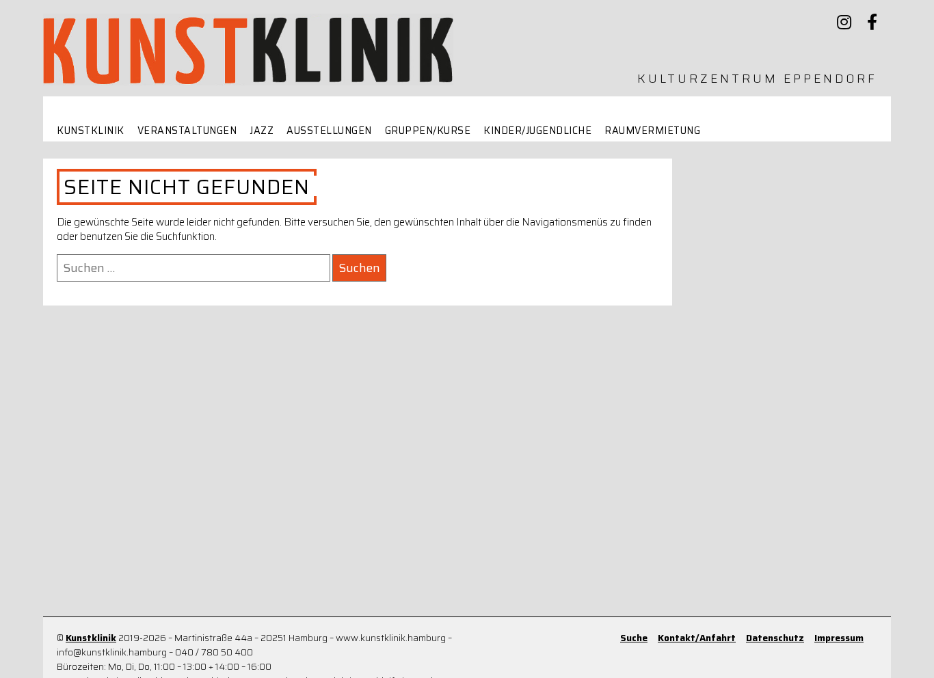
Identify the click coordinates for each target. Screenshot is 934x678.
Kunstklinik (90, 131)
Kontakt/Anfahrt (697, 638)
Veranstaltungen (187, 131)
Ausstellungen (329, 131)
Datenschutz (775, 638)
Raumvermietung (652, 131)
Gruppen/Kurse (428, 131)
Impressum (839, 638)
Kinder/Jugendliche (537, 131)
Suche (634, 638)
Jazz (261, 131)
